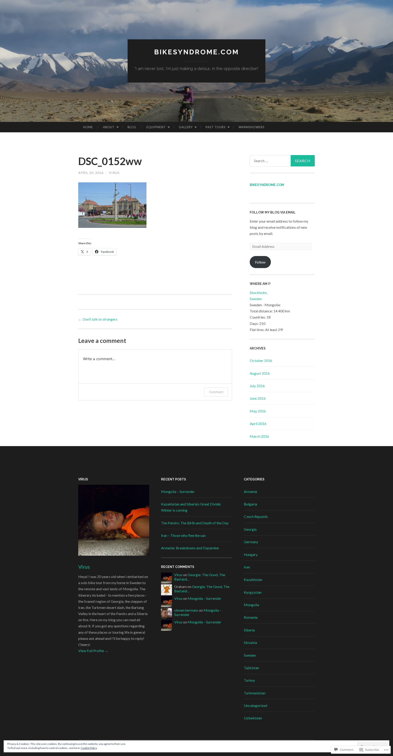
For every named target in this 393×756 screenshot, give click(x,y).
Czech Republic (256, 516)
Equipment (156, 127)
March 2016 (259, 436)
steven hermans (186, 610)
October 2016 (261, 360)
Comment (216, 392)
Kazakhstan (253, 579)
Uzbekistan (253, 718)
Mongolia (251, 605)
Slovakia (250, 642)
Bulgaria (250, 504)
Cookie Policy (89, 748)
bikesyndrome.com (196, 52)
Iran (247, 567)
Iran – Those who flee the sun (183, 535)
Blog (132, 127)
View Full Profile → (93, 650)
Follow (260, 262)
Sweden (250, 655)
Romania (250, 617)
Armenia (250, 491)
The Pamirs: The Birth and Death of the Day (195, 523)
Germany (251, 542)
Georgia (250, 529)
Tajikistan (251, 668)
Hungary (250, 554)
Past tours (216, 127)
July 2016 (257, 386)
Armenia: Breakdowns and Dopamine (190, 548)
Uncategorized (255, 705)
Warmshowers (252, 127)
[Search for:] (282, 160)
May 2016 (258, 411)
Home (88, 127)
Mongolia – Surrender (178, 491)
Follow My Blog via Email (273, 212)
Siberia (249, 630)
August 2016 (260, 373)
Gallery (186, 127)
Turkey (249, 680)
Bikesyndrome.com (267, 185)
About (109, 127)
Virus (114, 173)
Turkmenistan (254, 693)
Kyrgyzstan (253, 592)
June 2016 (258, 398)
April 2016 (258, 423)
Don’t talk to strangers (97, 319)
